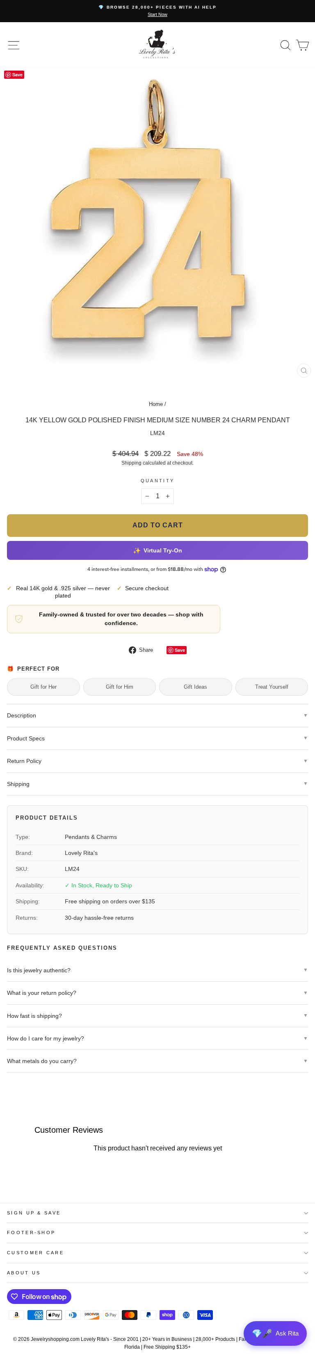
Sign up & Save (34, 1212)
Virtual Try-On (157, 550)
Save (180, 650)
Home (156, 404)
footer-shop (31, 1232)
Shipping (131, 462)
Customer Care (35, 1252)
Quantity (158, 480)
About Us (24, 1272)
